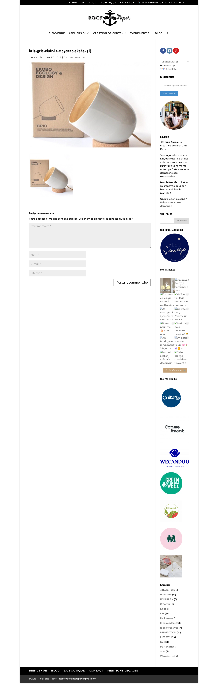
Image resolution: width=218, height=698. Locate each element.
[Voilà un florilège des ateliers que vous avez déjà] (182, 300)
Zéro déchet (167, 656)
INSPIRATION (168, 632)
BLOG (93, 3)
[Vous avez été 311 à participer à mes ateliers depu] (182, 285)
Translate (171, 69)
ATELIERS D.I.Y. (79, 33)
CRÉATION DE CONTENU (109, 33)
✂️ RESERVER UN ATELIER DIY (161, 3)
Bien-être (166, 594)
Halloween (166, 618)
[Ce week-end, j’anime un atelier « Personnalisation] (182, 314)
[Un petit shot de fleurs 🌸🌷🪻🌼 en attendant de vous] (182, 343)
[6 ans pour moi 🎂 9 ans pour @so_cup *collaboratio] (167, 329)
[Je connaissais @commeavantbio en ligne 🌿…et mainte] (167, 314)
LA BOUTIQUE (74, 670)
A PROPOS (77, 3)
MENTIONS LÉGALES (122, 670)
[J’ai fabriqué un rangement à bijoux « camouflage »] (167, 343)
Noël (163, 642)
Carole (38, 57)
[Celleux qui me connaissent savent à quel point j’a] (182, 358)
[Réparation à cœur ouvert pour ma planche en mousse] (167, 285)
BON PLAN (166, 599)
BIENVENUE (57, 33)
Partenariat (167, 646)
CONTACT (127, 3)
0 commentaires (75, 57)
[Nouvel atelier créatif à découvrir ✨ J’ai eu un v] (167, 358)
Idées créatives (169, 627)
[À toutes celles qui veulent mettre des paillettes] (167, 300)
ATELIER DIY (167, 589)
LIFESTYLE (166, 637)
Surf (162, 651)
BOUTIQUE (109, 3)
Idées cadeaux (169, 623)
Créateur (165, 604)
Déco (163, 608)
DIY (162, 613)
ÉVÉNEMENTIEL (140, 33)
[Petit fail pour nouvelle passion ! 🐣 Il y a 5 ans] (182, 329)
